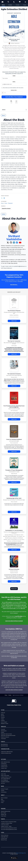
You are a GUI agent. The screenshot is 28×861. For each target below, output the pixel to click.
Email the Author (6, 208)
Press (2, 802)
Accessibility (3, 792)
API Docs (3, 783)
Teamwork (10, 203)
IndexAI (2, 732)
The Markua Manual (5, 781)
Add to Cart (14, 320)
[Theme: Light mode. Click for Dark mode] (14, 1)
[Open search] (8, 1)
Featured (3, 712)
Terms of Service (4, 835)
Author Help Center (5, 775)
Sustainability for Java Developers (14, 530)
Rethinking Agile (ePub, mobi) (14, 498)
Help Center (3, 815)
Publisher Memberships (6, 753)
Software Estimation (14, 569)
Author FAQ (3, 773)
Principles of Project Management (14, 470)
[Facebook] (17, 243)
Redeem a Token (4, 723)
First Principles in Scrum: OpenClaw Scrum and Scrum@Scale (14, 406)
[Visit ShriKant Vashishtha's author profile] (14, 228)
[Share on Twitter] (2, 198)
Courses (17, 4)
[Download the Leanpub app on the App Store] (14, 858)
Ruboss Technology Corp (21, 852)
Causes (2, 790)
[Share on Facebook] (4, 198)
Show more (14, 588)
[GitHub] (11, 243)
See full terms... (14, 284)
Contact (2, 800)
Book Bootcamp (4, 745)
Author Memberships (5, 762)
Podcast (3, 720)
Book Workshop (4, 744)
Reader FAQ (3, 814)
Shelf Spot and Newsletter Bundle (8, 735)
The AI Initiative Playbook (14, 310)
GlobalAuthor (4, 730)
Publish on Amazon (5, 737)
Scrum (2, 203)
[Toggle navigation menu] (26, 110)
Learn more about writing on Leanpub (14, 620)
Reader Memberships (5, 811)
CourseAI (3, 729)
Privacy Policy (4, 838)
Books (3, 4)
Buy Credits (3, 812)
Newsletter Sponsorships (6, 733)
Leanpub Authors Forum (6, 777)
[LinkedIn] (14, 243)
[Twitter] (8, 243)
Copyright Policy (4, 836)
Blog (2, 799)
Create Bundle (4, 765)
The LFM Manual (4, 780)
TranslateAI (3, 738)
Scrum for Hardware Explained (14, 439)
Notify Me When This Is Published (14, 97)
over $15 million (18, 616)
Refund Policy (4, 839)
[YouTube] (20, 243)
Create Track (4, 768)
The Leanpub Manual (5, 778)
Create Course (4, 766)
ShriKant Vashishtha (15, 43)
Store (6, 695)
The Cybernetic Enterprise (14, 373)
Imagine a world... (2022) (6, 826)
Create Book (3, 763)
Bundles (10, 4)
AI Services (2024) (5, 824)
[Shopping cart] (19, 1)
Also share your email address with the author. (13, 87)
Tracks (24, 4)
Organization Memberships (7, 751)
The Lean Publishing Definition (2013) (9, 827)
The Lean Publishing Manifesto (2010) (9, 829)
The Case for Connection (14, 341)
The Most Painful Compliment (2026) (8, 821)
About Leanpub (4, 797)
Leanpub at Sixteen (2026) (6, 823)
